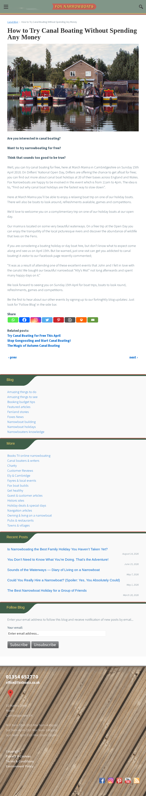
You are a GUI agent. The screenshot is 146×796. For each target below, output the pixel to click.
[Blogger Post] (70, 320)
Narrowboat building (21, 422)
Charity (12, 466)
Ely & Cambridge (18, 475)
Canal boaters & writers (23, 461)
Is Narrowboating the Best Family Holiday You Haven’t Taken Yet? (57, 549)
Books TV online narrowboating (28, 456)
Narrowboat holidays (21, 427)
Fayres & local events (21, 480)
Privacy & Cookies (18, 756)
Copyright (13, 751)
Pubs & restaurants (20, 520)
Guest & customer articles (25, 495)
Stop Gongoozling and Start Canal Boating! (39, 341)
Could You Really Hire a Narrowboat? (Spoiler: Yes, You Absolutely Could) (63, 580)
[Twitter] (47, 320)
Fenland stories (18, 412)
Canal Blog (12, 21)
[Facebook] (24, 320)
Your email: (15, 627)
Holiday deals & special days (26, 505)
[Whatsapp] (13, 320)
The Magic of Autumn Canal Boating (33, 346)
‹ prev (12, 357)
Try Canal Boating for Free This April (34, 336)
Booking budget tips (21, 402)
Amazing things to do (21, 392)
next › (133, 357)
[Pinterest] (58, 320)
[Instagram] (35, 320)
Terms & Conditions (20, 761)
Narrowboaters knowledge (25, 432)
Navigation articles (19, 510)
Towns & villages (18, 525)
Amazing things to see (22, 397)
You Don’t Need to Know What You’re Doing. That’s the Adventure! (57, 559)
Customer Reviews (20, 470)
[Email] (92, 320)
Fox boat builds (17, 485)
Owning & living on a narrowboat (29, 515)
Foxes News (15, 417)
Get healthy (15, 490)
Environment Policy (19, 766)
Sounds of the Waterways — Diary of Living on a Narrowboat (53, 570)
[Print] (81, 320)
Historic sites (15, 500)
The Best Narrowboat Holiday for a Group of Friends (47, 590)
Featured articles (18, 407)
